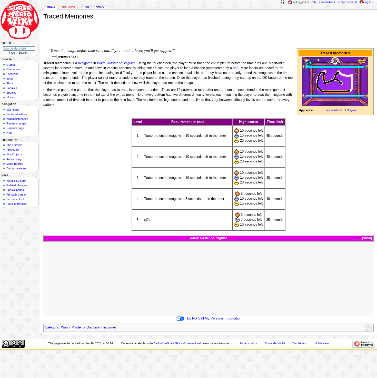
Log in (368, 2)
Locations (12, 73)
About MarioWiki (275, 343)
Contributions (327, 2)
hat (235, 68)
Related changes (16, 185)
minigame (85, 63)
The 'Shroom (14, 145)
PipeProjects (14, 154)
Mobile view (321, 343)
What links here (16, 180)
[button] (366, 238)
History (100, 6)
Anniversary (14, 159)
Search (6, 42)
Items (9, 78)
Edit (87, 6)
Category (51, 327)
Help (9, 132)
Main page (12, 109)
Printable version (16, 194)
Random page (15, 128)
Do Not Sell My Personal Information (214, 318)
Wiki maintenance (17, 118)
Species (11, 92)
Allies (9, 83)
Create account (347, 2)
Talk (314, 2)
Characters (13, 69)
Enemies (11, 88)
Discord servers (16, 168)
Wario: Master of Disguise (341, 110)
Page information (16, 203)
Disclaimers (299, 343)
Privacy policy (248, 343)
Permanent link (15, 199)
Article (51, 6)
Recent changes (16, 123)
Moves (10, 97)
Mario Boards (14, 163)
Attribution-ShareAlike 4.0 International (177, 343)
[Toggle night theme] (282, 2)
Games (11, 64)
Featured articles (16, 114)
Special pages (15, 189)
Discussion (68, 6)
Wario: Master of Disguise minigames (89, 327)
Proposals (12, 149)
